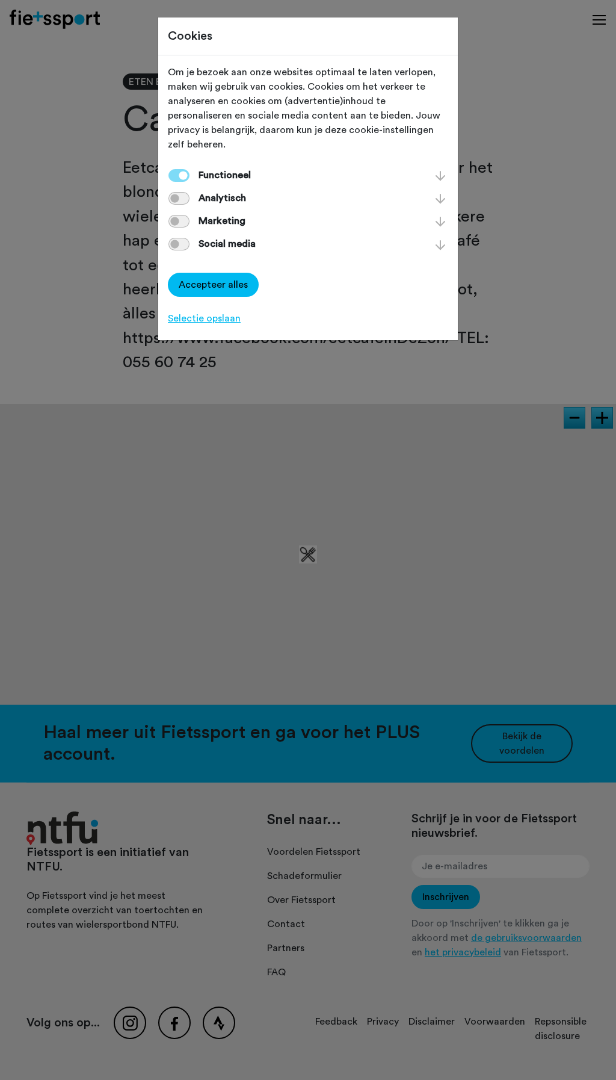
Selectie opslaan (204, 318)
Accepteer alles (213, 285)
